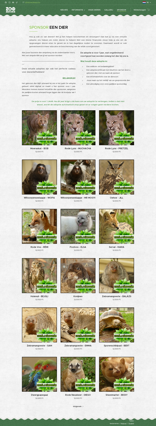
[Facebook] (5, 2)
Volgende (77, 406)
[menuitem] (65, 10)
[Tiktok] (16, 2)
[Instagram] (9, 2)
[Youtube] (13, 2)
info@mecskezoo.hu (32, 2)
